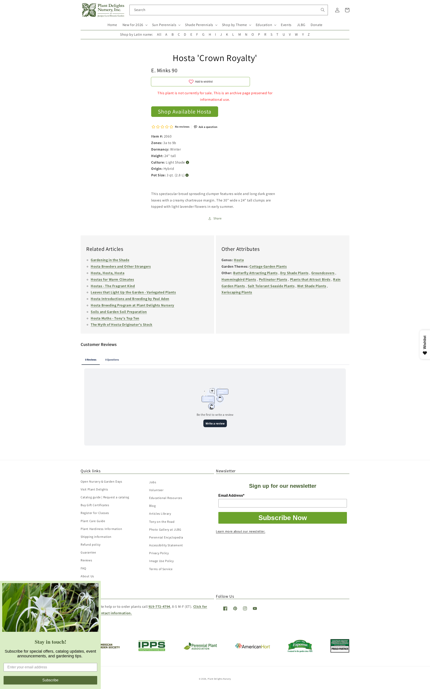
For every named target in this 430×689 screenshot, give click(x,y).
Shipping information (96, 537)
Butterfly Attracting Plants (255, 273)
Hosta (239, 260)
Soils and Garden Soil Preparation (119, 311)
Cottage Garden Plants (268, 266)
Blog (152, 506)
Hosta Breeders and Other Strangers (121, 266)
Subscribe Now (282, 517)
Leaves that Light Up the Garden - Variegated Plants (133, 292)
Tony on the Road (162, 522)
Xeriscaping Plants (236, 292)
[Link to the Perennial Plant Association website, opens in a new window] (200, 648)
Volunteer (156, 490)
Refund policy (91, 544)
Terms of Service (161, 569)
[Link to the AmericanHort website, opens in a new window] (252, 647)
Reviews (86, 560)
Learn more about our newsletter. (240, 531)
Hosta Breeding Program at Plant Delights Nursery (132, 305)
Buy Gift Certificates (95, 505)
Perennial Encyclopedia (166, 537)
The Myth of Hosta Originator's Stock (122, 324)
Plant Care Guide (93, 521)
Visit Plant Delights (94, 489)
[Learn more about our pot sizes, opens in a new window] (187, 175)
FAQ (83, 568)
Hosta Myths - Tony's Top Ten (115, 318)
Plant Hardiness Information (101, 529)
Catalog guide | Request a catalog (105, 497)
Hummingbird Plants (238, 279)
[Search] (323, 10)
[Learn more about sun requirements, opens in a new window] (187, 162)
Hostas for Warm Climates (112, 279)
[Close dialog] (97, 585)
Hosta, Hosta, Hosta (107, 273)
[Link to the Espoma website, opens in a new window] (300, 651)
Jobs (152, 482)
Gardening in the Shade (110, 260)
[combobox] (229, 10)
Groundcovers (323, 273)
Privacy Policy (159, 553)
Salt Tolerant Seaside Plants (271, 286)
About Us (87, 576)
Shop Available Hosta (184, 111)
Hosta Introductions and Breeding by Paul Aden (130, 298)
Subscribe (50, 680)
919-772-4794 (159, 606)
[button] (134, 25)
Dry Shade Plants (294, 273)
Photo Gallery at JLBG (165, 529)
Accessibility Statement (166, 545)
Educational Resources (165, 498)
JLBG (301, 24)
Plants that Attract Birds (310, 279)
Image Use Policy (161, 561)
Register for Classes (95, 513)
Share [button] (217, 218)
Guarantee (88, 552)
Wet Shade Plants (311, 286)
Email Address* (231, 495)
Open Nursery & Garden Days (101, 481)
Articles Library (160, 514)
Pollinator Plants (273, 279)
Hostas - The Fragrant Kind (113, 286)
